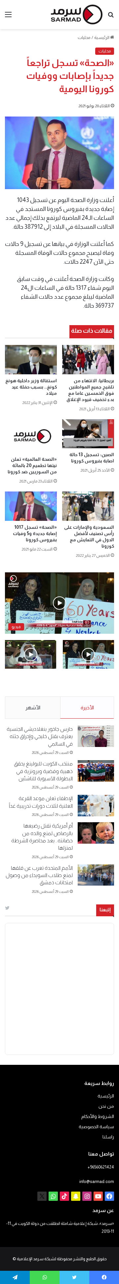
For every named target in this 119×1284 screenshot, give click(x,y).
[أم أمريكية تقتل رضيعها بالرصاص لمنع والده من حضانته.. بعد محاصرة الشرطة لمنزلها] (96, 833)
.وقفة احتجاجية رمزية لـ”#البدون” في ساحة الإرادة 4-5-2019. (92, 683)
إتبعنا (105, 909)
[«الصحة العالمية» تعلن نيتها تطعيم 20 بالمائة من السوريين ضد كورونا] (31, 436)
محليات (84, 37)
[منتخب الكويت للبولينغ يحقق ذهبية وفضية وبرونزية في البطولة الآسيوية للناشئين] (96, 771)
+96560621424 (101, 1167)
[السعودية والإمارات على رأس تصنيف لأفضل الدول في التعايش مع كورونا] (88, 506)
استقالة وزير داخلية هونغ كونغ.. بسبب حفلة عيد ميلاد (31, 387)
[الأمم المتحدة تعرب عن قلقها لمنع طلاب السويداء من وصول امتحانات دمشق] (96, 875)
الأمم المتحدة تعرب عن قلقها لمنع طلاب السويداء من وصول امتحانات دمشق (39, 875)
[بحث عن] (110, 17)
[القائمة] (8, 17)
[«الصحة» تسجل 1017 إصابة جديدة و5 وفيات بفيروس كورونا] (31, 506)
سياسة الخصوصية (96, 1126)
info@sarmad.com (96, 1181)
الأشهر (32, 707)
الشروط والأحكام (97, 1116)
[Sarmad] (76, 14)
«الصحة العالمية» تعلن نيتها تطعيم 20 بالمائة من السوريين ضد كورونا (32, 465)
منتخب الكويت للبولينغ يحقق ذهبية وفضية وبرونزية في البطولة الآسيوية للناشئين (43, 771)
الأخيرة (87, 707)
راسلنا (108, 1136)
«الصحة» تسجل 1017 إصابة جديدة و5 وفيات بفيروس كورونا (35, 533)
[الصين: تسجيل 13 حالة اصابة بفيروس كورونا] (88, 434)
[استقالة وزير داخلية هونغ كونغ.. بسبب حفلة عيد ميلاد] (31, 359)
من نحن (106, 1106)
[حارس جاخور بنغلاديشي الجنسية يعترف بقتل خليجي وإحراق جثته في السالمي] (96, 736)
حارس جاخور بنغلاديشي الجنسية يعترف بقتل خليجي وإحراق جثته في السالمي (40, 736)
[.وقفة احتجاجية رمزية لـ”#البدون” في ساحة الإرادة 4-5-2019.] (88, 654)
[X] (42, 1196)
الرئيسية (102, 37)
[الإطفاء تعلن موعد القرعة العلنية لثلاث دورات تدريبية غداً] (96, 805)
